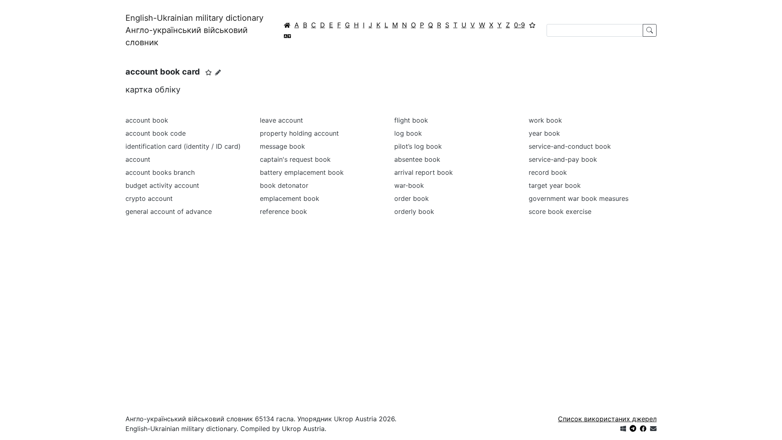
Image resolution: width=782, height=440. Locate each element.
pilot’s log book (418, 146)
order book (411, 198)
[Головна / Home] (287, 25)
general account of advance (168, 211)
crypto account (149, 198)
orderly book (414, 211)
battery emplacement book (302, 172)
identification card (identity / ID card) (183, 146)
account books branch (160, 172)
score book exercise (560, 211)
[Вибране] (532, 25)
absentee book (417, 159)
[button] (208, 72)
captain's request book (295, 159)
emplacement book (289, 198)
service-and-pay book (563, 159)
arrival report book (423, 172)
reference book (283, 211)
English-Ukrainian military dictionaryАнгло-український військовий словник (194, 30)
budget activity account (162, 185)
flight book (411, 120)
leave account (281, 120)
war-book (409, 185)
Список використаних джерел (607, 419)
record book (548, 172)
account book (146, 120)
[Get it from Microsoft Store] (623, 429)
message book (282, 146)
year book (544, 133)
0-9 (519, 25)
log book (408, 133)
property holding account (299, 133)
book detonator (284, 185)
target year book (555, 185)
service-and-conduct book (570, 146)
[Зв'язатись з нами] (653, 429)
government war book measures (578, 198)
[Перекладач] (287, 36)
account (137, 159)
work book (545, 120)
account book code (155, 133)
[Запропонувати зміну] (218, 72)
